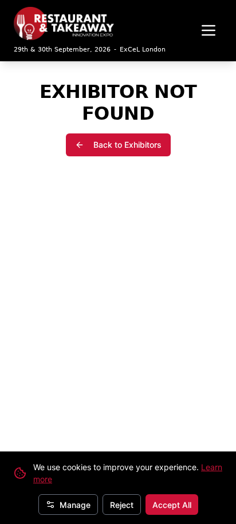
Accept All (171, 505)
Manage (75, 505)
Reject (121, 505)
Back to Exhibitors (127, 144)
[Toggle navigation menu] (208, 30)
